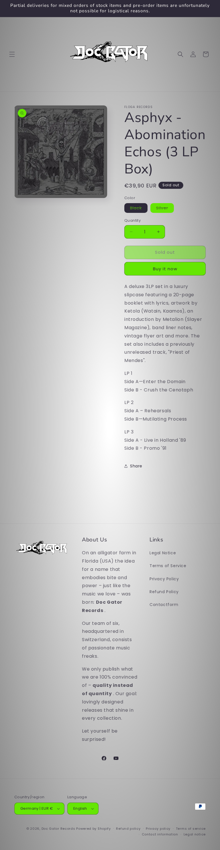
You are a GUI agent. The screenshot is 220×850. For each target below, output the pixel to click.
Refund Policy (164, 592)
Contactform (164, 604)
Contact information (160, 834)
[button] (12, 54)
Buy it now (165, 269)
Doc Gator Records (58, 828)
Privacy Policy (164, 579)
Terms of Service (168, 566)
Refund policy (128, 828)
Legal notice (195, 834)
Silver (162, 208)
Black (136, 208)
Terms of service (191, 828)
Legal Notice (163, 553)
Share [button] (136, 466)
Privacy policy (158, 828)
